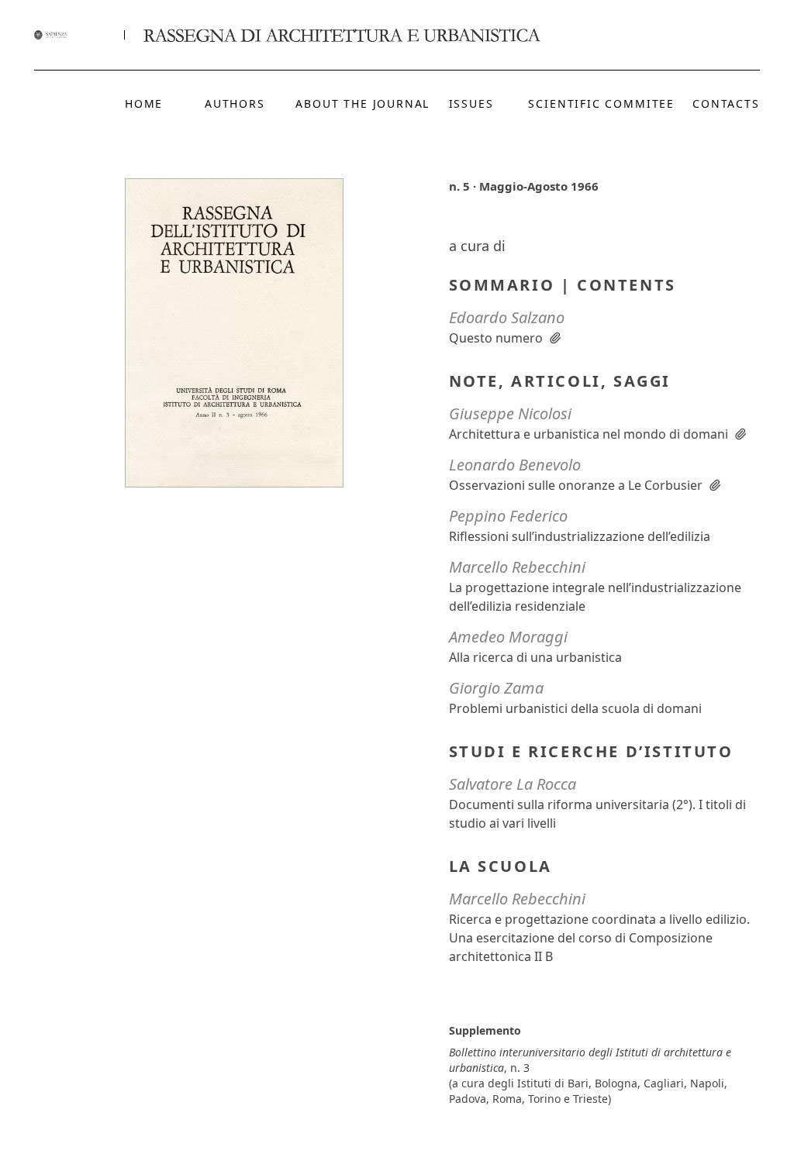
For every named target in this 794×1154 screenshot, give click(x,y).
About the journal (362, 103)
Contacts (726, 103)
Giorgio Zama (496, 687)
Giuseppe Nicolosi (510, 413)
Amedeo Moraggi (508, 636)
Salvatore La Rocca (512, 783)
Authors (235, 103)
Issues (471, 103)
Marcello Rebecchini (517, 566)
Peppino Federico (508, 515)
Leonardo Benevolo (515, 464)
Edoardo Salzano (506, 317)
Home (144, 103)
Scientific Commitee (601, 103)
